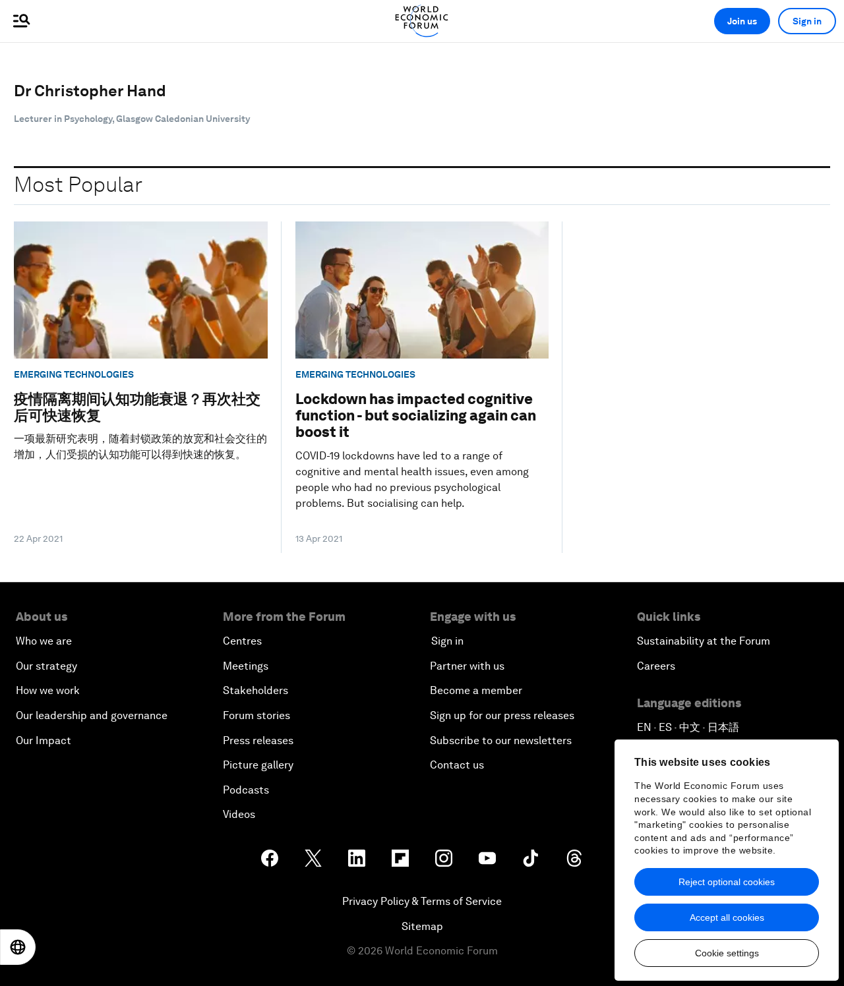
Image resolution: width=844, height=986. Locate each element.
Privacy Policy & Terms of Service (422, 901)
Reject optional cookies (726, 882)
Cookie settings (727, 953)
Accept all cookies (727, 917)
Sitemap (422, 926)
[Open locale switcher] (18, 947)
